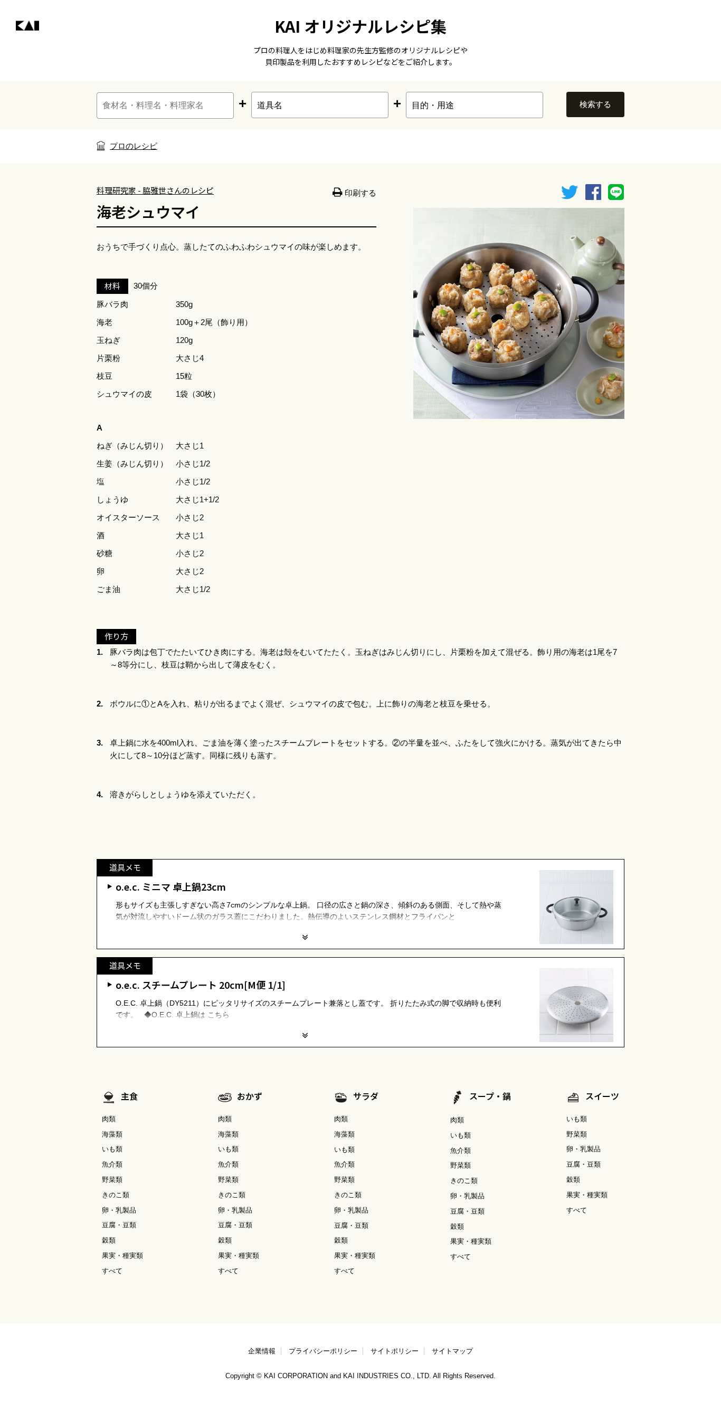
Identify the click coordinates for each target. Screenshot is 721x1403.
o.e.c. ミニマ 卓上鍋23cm (171, 886)
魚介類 (112, 1164)
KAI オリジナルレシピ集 (360, 25)
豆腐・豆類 (119, 1225)
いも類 (112, 1149)
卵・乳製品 (119, 1210)
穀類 (109, 1240)
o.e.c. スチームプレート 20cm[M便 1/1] (201, 984)
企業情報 (262, 1351)
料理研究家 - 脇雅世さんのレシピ (155, 190)
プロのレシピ (133, 145)
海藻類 (112, 1134)
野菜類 (112, 1180)
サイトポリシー (395, 1351)
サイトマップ (452, 1351)
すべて (112, 1271)
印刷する (359, 192)
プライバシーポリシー (323, 1351)
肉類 (109, 1119)
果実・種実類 (122, 1255)
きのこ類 (115, 1195)
